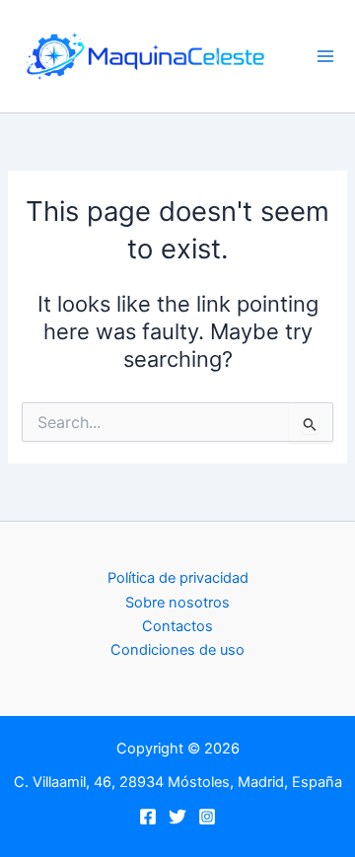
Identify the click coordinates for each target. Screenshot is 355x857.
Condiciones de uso (177, 650)
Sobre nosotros (177, 602)
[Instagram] (207, 816)
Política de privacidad (177, 578)
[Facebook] (148, 816)
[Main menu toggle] (325, 56)
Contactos (177, 626)
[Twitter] (177, 816)
